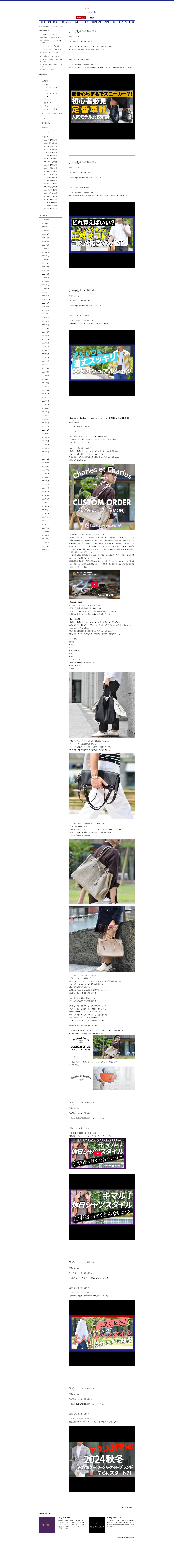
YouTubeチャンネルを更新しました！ (83, 31)
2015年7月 (45, 397)
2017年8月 (45, 346)
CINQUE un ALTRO (114, 1518)
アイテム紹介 (46, 123)
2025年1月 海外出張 (50, 140)
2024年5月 (45, 317)
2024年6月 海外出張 (50, 143)
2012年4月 (45, 484)
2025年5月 (45, 274)
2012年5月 (45, 481)
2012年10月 (46, 466)
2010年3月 (45, 546)
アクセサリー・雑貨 (50, 109)
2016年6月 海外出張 (50, 162)
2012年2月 (45, 492)
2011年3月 (45, 524)
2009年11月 (46, 550)
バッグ (46, 106)
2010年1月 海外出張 (50, 209)
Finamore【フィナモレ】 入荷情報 (49, 46)
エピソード (45, 132)
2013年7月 (45, 441)
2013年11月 (45, 430)
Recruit (48, 1538)
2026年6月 (45, 227)
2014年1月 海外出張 (50, 184)
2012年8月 (45, 470)
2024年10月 (46, 299)
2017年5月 (45, 350)
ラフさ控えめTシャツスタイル (48, 34)
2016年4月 (45, 386)
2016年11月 (45, 361)
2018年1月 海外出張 (50, 155)
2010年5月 (45, 542)
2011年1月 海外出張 (50, 202)
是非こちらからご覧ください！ (79, 59)
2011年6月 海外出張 (50, 199)
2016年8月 (45, 372)
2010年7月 (45, 535)
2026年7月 (45, 223)
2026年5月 (45, 230)
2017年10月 (46, 343)
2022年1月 (45, 325)
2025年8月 (45, 263)
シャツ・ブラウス (49, 90)
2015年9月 (45, 394)
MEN (92, 18)
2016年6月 (45, 379)
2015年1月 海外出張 (50, 171)
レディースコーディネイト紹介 (52, 113)
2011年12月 (45, 495)
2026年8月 (45, 219)
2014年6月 (45, 419)
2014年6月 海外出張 (50, 177)
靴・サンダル (48, 103)
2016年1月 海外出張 (50, 165)
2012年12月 (46, 459)
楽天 (77, 1065)
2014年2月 (45, 426)
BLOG (114, 22)
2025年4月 (45, 277)
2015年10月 (46, 390)
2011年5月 (45, 517)
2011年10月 (45, 499)
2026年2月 (45, 241)
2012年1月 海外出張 (50, 196)
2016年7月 (45, 375)
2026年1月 (45, 245)
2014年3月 (45, 423)
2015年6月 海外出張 (50, 168)
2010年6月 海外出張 (50, 205)
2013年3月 (45, 448)
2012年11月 (45, 463)
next (130, 1507)
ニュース (45, 118)
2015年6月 (45, 401)
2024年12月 (46, 292)
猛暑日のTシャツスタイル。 (47, 69)
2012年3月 (45, 488)
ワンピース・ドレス (50, 87)
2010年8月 (45, 531)
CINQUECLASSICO (64, 1518)
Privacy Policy (57, 1538)
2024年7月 (45, 310)
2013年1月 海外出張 (50, 190)
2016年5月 (45, 383)
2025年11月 (45, 252)
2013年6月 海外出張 (50, 187)
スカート (47, 96)
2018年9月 (45, 328)
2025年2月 (45, 285)
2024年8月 (45, 306)
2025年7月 (45, 267)
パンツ (46, 99)
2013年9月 (45, 437)
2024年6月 (45, 314)
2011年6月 (45, 513)
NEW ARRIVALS (66, 22)
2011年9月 (45, 502)
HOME (43, 22)
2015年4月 (45, 404)
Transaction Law (67, 1538)
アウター (47, 84)
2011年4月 (45, 521)
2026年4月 (45, 234)
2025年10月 (46, 256)
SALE (76, 22)
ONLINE (71, 1065)
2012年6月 (45, 477)
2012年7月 (45, 473)
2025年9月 (45, 259)
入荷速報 (45, 81)
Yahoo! (82, 1065)
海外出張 (45, 137)
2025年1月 (45, 288)
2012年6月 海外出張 (50, 193)
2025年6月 (45, 270)
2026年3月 (45, 238)
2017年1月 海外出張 (50, 159)
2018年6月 (45, 336)
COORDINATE (96, 22)
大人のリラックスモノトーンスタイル (50, 49)
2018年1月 (45, 339)
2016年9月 (45, 368)
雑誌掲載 (45, 127)
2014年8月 (45, 415)
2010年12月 (46, 528)
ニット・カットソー (50, 93)
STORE (106, 22)
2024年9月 (45, 303)
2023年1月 (45, 321)
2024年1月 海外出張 (50, 146)
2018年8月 (45, 332)
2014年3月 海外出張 (50, 180)
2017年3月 (45, 354)
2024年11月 (46, 296)
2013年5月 (45, 444)
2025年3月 (45, 281)
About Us (41, 1538)
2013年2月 (45, 452)
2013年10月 (46, 433)
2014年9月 (45, 412)
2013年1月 (45, 455)
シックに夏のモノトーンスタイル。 (50, 56)
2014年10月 (46, 408)
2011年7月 (45, 510)
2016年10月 (46, 365)
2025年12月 (46, 248)
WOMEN (81, 18)
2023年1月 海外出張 (50, 152)
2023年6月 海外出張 (50, 149)
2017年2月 (45, 357)
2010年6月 (45, 539)
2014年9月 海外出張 (50, 174)
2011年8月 (45, 506)
